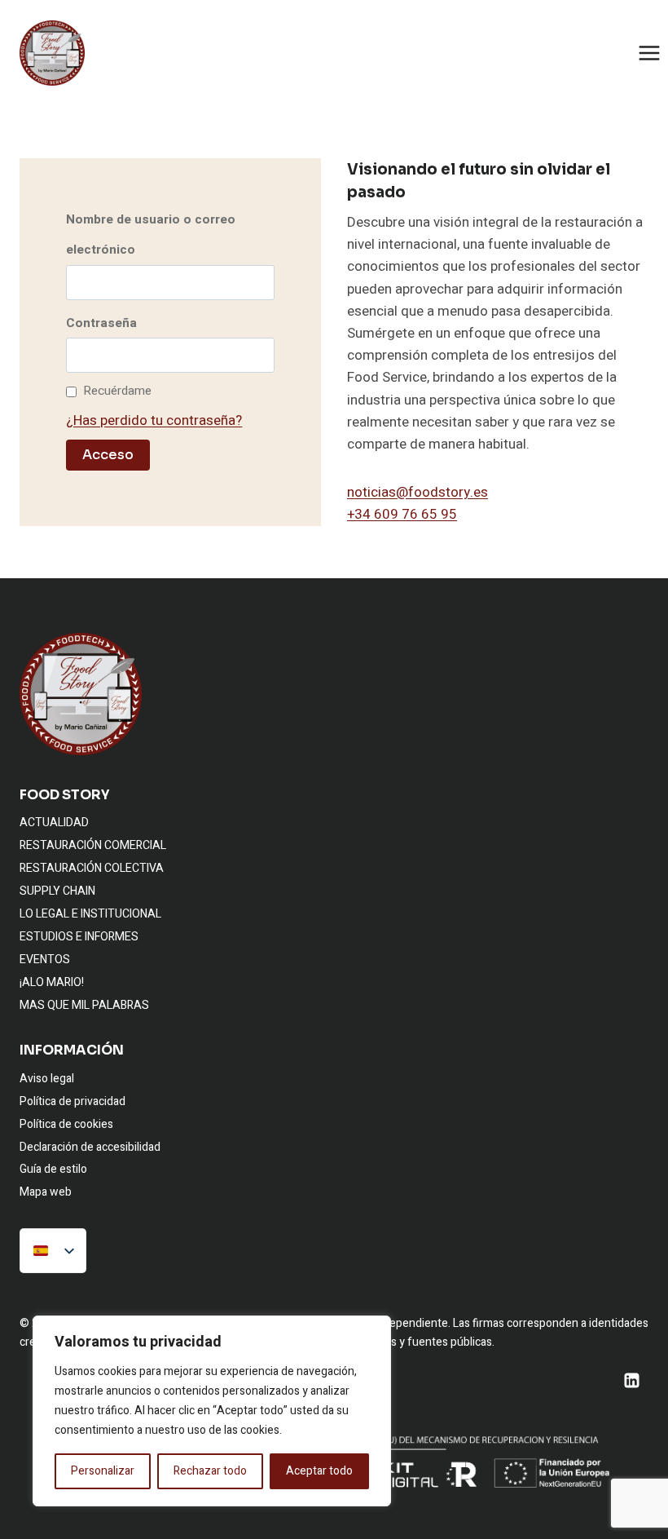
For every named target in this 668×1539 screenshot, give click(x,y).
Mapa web (46, 1192)
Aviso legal (47, 1078)
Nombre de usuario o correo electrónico (150, 234)
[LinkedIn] (631, 1380)
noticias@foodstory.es (417, 492)
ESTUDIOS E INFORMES (79, 936)
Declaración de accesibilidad (90, 1147)
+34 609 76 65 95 (402, 514)
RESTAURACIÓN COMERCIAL (93, 845)
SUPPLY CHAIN (57, 891)
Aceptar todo (319, 1470)
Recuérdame (117, 391)
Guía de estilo (53, 1169)
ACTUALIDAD (54, 822)
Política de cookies (66, 1124)
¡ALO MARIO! (52, 982)
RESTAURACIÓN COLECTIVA (92, 868)
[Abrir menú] (649, 52)
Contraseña (101, 323)
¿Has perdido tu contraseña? (154, 420)
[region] (212, 1411)
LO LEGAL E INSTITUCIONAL (90, 913)
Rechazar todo (210, 1470)
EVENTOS (45, 959)
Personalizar (102, 1470)
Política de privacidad (72, 1101)
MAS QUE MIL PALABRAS (84, 1005)
